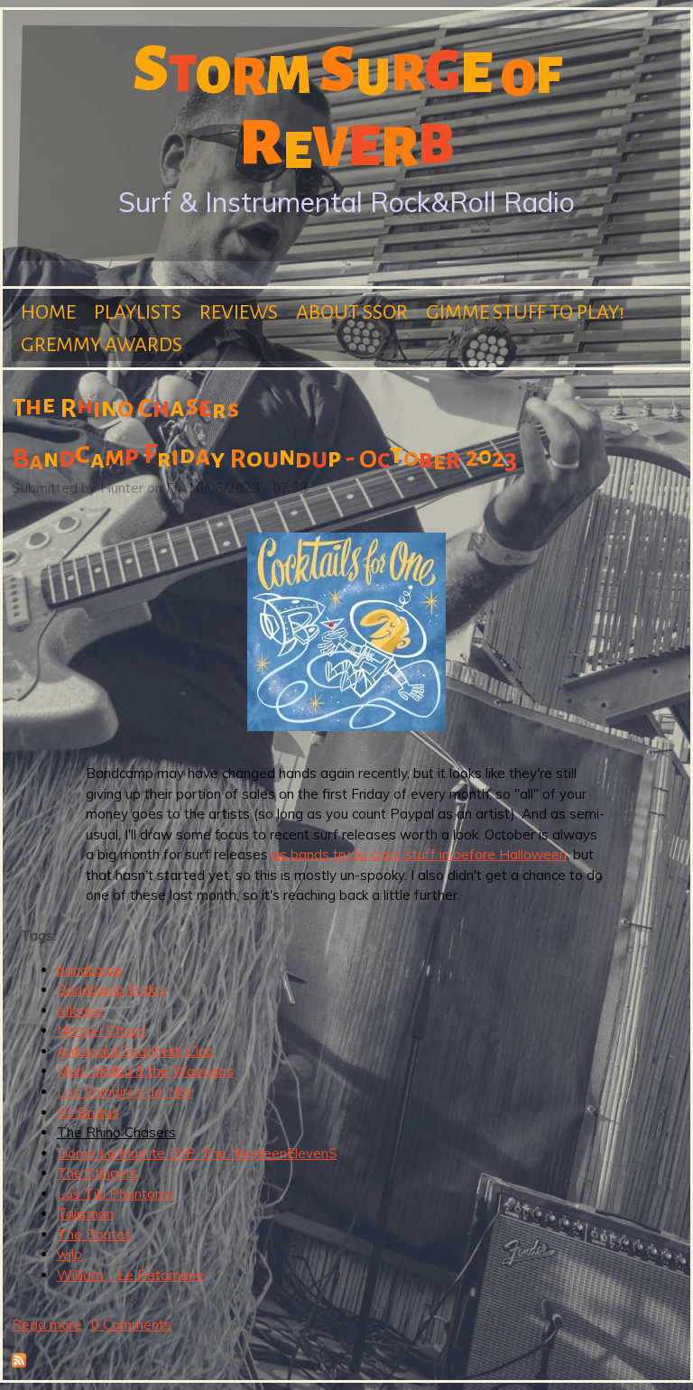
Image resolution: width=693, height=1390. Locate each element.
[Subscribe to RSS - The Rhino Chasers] (19, 1362)
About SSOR (352, 312)
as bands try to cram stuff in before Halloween (419, 854)
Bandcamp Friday (112, 989)
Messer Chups (101, 1030)
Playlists (137, 312)
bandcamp (90, 969)
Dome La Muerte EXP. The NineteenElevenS (197, 1153)
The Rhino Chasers (116, 1132)
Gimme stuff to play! (525, 312)
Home (48, 312)
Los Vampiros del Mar (125, 1091)
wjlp (69, 1254)
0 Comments (131, 1324)
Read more (47, 1324)
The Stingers (97, 1173)
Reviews (238, 312)
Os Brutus (88, 1112)
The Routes (94, 1234)
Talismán (85, 1213)
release (80, 1010)
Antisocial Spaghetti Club (135, 1051)
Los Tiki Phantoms (115, 1193)
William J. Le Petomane (130, 1274)
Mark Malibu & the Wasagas (145, 1071)
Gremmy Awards (101, 345)
